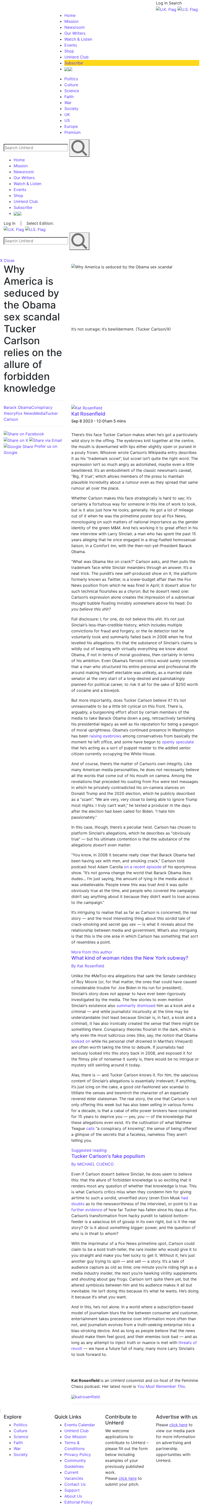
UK (67, 114)
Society (71, 108)
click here (128, 1478)
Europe (71, 126)
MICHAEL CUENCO (92, 1164)
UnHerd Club (76, 57)
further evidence (86, 1209)
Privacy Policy (77, 1454)
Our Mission (75, 1436)
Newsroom (74, 27)
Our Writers (74, 33)
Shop (69, 51)
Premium (72, 132)
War (68, 102)
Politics (71, 78)
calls (90, 1128)
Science (71, 90)
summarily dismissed (136, 1005)
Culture (71, 84)
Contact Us (75, 1484)
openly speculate (178, 741)
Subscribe (73, 62)
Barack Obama (17, 407)
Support (72, 1490)
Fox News (25, 413)
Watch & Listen (78, 39)
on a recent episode (142, 866)
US (67, 120)
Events (70, 45)
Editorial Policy (78, 1502)
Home (70, 15)
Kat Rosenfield (88, 414)
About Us (73, 1496)
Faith (69, 96)
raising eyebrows (105, 735)
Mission (71, 21)
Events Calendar (79, 1424)
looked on (80, 1041)
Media (39, 413)
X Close (7, 260)
